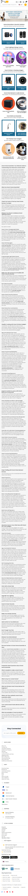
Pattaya (3, 829)
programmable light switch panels (16, 268)
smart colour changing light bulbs (17, 232)
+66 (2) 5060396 (7, 852)
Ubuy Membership (6, 758)
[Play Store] (14, 857)
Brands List (4, 769)
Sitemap (4, 751)
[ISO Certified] (14, 869)
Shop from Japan (6, 877)
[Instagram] (5, 892)
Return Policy (5, 772)
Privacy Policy (16, 887)
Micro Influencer (5, 756)
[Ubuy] (6, 2)
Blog (3, 773)
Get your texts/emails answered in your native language (14, 847)
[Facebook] (3, 892)
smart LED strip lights (6, 245)
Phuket (3, 831)
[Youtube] (8, 892)
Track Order (4, 752)
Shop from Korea (6, 879)
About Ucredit (5, 776)
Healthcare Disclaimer (7, 761)
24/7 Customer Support (11, 844)
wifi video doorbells (16, 290)
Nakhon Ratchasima (6, 832)
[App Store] (5, 857)
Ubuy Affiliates (5, 777)
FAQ (3, 775)
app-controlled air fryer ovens (11, 346)
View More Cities (6, 838)
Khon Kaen (4, 835)
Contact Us (4, 747)
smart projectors (5, 485)
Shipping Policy (5, 755)
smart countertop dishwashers (11, 367)
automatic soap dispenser (10, 380)
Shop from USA (6, 875)
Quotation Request (6, 748)
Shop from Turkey (6, 881)
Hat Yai (3, 836)
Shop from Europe (16, 881)
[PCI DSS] (5, 869)
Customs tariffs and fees (8, 754)
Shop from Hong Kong (17, 877)
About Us (4, 746)
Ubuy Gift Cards (5, 779)
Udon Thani (4, 834)
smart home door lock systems (16, 316)
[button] (17, 2)
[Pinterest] (13, 892)
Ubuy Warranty (5, 759)
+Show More (4, 804)
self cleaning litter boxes (10, 572)
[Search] (25, 5)
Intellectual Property (6, 750)
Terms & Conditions (7, 887)
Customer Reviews (6, 771)
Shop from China (15, 879)
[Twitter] (10, 892)
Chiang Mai (4, 828)
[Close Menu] (1, 2)
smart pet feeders (13, 540)
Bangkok (4, 827)
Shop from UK (14, 875)
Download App (5, 768)
